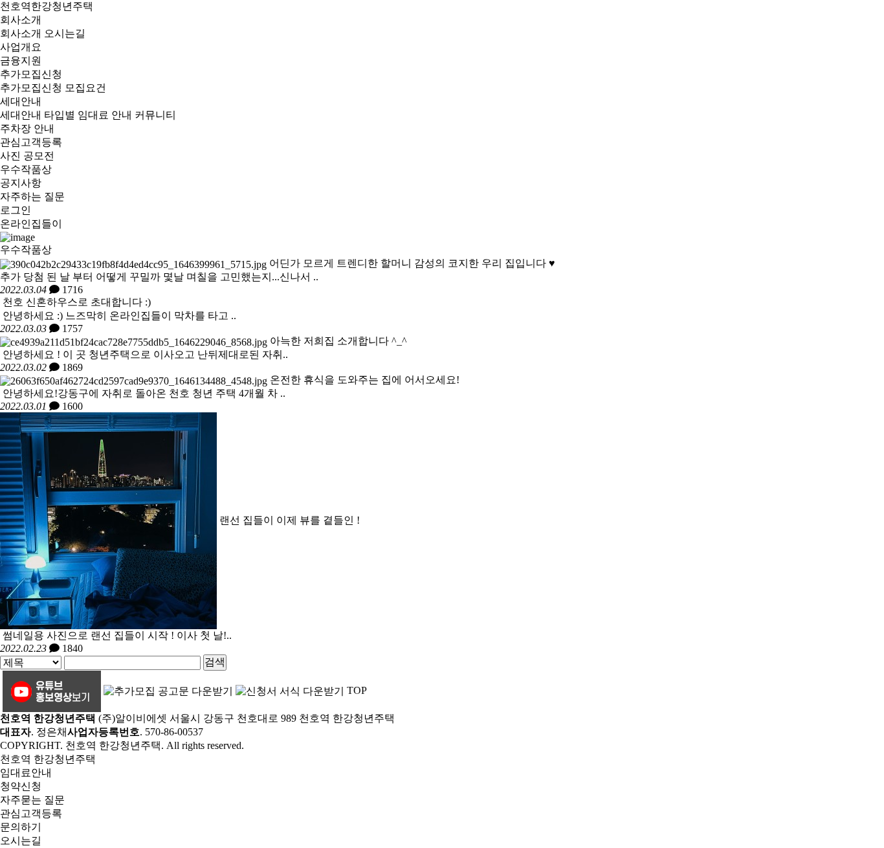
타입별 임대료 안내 (88, 114)
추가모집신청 (31, 74)
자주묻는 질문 (32, 799)
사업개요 (20, 46)
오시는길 (64, 33)
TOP (357, 690)
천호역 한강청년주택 (48, 758)
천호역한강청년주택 (46, 6)
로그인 (15, 210)
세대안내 (20, 101)
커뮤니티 (155, 114)
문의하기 (20, 826)
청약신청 (20, 786)
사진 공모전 (27, 155)
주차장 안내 (27, 128)
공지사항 (20, 182)
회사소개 (20, 19)
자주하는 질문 (32, 196)
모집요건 (85, 87)
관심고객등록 (31, 142)
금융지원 (20, 60)
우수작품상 (26, 169)
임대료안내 (26, 772)
